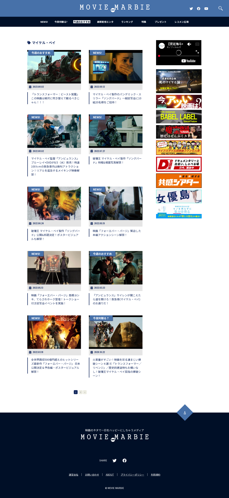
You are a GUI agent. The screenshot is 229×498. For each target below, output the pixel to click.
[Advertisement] (179, 274)
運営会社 (73, 474)
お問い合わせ (92, 474)
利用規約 (155, 474)
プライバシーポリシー (132, 474)
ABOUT (110, 474)
